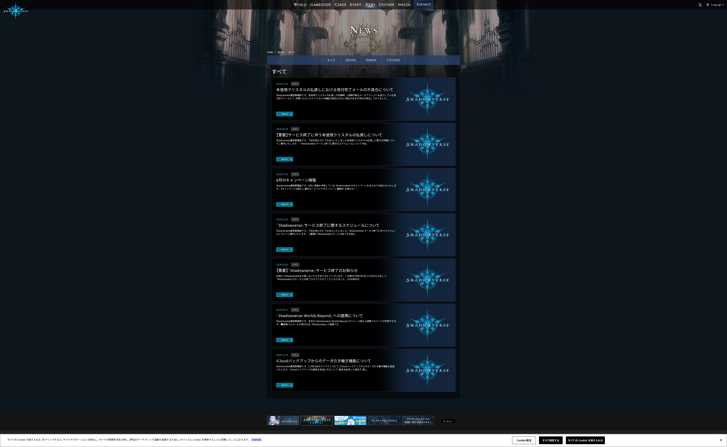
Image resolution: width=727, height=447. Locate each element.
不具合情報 (393, 60)
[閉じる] (721, 440)
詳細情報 (256, 439)
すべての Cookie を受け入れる (585, 440)
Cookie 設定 (524, 440)
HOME (270, 52)
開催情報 (371, 60)
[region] (363, 440)
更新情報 (350, 60)
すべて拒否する (550, 440)
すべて (331, 60)
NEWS (281, 52)
